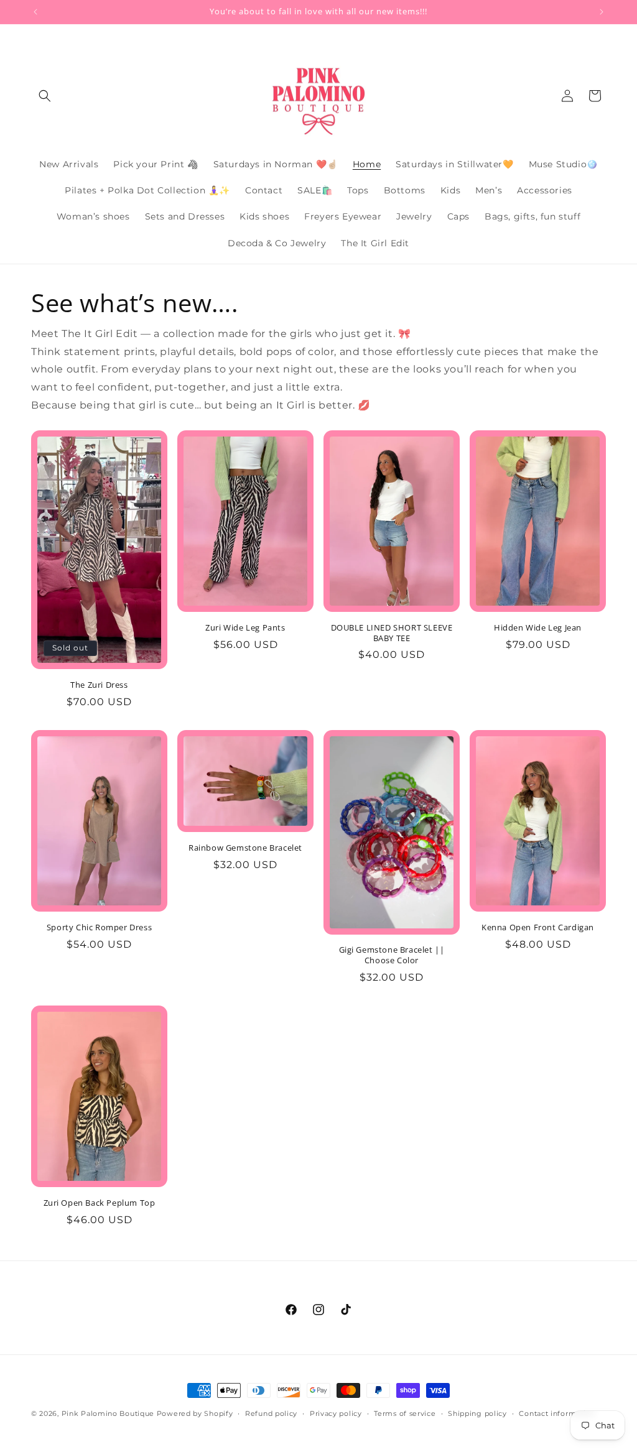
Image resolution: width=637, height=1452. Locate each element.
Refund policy (271, 1413)
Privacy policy (336, 1413)
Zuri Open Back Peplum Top (100, 1203)
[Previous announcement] (35, 12)
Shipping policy (477, 1413)
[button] (44, 95)
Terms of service (404, 1413)
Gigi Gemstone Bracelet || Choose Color (392, 955)
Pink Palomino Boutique (109, 1413)
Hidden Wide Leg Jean (538, 627)
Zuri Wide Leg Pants (245, 627)
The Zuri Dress (99, 685)
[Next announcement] (601, 12)
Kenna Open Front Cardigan (537, 927)
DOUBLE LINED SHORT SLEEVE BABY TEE (392, 633)
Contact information (557, 1413)
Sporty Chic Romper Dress (99, 927)
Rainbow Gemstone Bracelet (245, 848)
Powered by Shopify (195, 1413)
